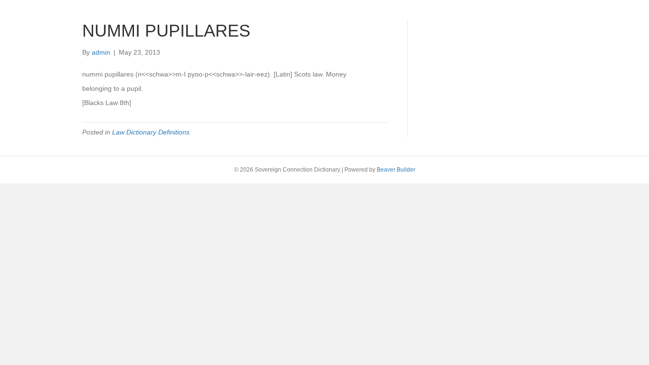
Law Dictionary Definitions (151, 132)
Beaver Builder (396, 169)
